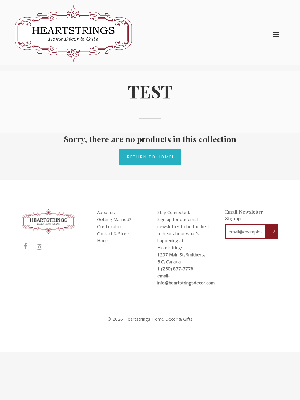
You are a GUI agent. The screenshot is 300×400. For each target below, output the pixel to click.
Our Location (110, 226)
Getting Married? (114, 219)
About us (106, 212)
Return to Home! (150, 157)
